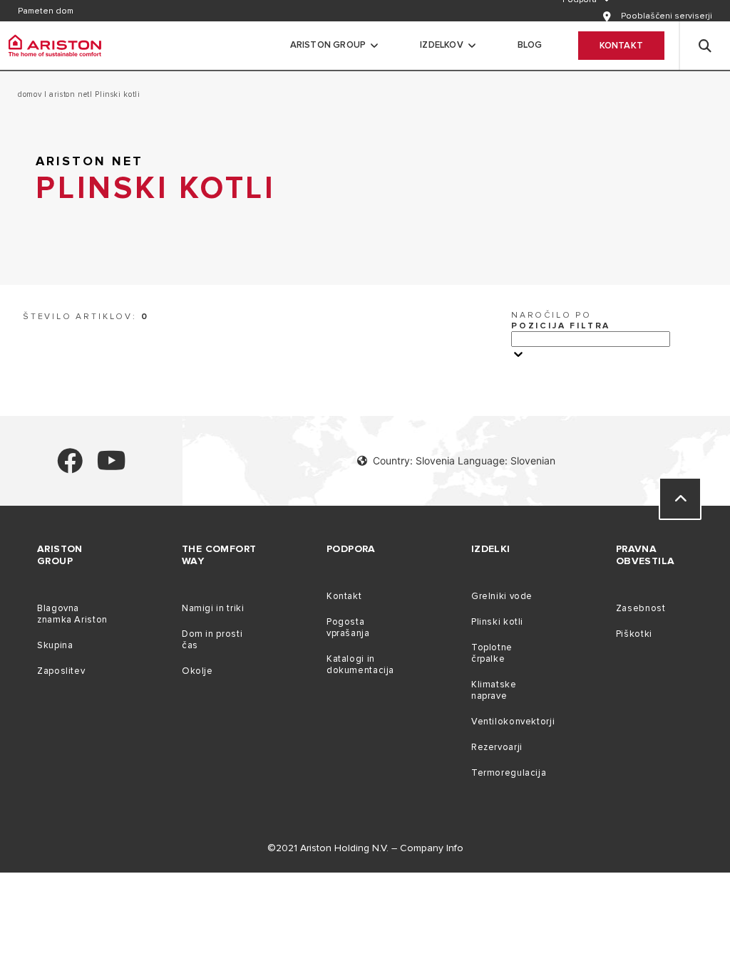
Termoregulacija (508, 773)
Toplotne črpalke (492, 653)
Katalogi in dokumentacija (360, 664)
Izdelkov (441, 45)
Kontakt (621, 45)
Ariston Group (328, 45)
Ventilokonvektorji (513, 721)
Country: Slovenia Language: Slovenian (464, 460)
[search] (705, 45)
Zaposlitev (61, 671)
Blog (530, 45)
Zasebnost (641, 608)
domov (31, 94)
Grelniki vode (502, 596)
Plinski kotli (497, 622)
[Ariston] (55, 45)
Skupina (55, 645)
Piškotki (634, 634)
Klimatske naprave (494, 690)
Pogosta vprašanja (348, 627)
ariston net (68, 94)
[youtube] (111, 467)
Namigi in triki (213, 608)
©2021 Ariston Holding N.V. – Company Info (365, 848)
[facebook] (70, 467)
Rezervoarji (497, 747)
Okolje (197, 671)
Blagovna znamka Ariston (72, 614)
